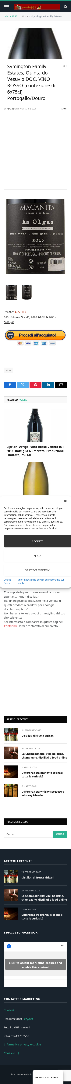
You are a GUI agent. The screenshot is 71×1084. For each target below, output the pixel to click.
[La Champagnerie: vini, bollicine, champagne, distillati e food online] (11, 753)
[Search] (65, 6)
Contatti (9, 1010)
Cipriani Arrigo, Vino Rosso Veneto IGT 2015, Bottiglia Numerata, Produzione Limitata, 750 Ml (35, 451)
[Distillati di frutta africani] (11, 734)
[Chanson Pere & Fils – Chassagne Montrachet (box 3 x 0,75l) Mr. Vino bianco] (35, 478)
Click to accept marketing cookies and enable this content (35, 965)
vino (8, 370)
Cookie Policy (7, 581)
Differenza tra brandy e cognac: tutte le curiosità (42, 774)
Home (25, 16)
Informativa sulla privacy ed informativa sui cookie (41, 581)
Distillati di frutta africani (38, 735)
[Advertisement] (35, 152)
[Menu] (6, 6)
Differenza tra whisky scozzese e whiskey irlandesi (43, 793)
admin (10, 108)
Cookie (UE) (11, 1053)
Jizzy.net (28, 1019)
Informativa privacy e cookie (22, 1044)
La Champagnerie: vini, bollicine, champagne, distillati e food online (44, 755)
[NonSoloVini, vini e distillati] (37, 7)
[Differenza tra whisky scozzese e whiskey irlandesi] (11, 790)
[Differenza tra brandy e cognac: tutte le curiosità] (11, 771)
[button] (65, 501)
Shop (64, 108)
